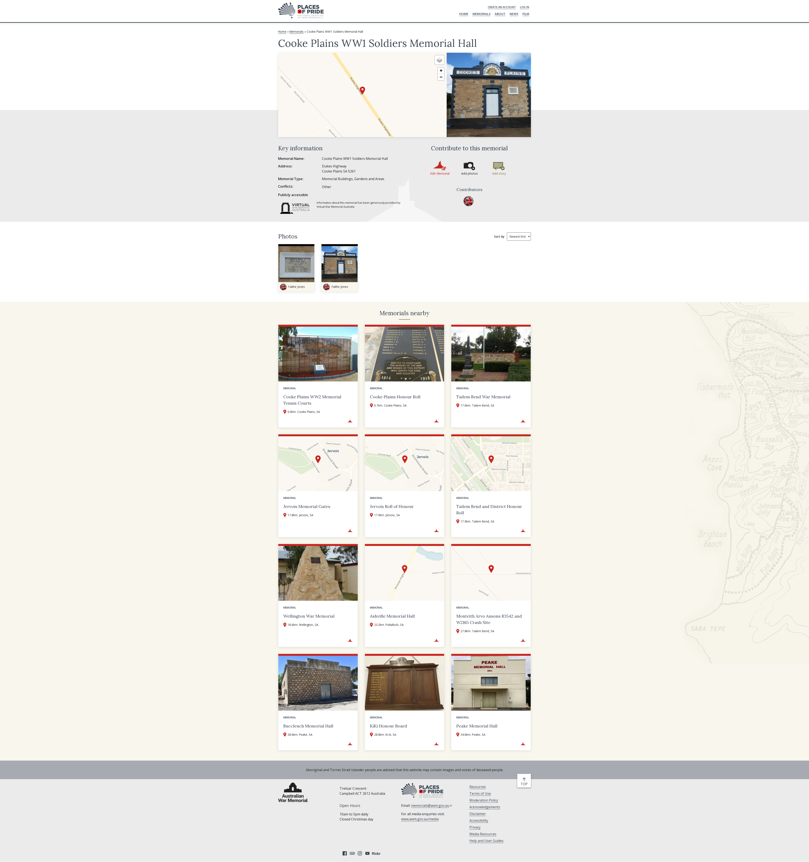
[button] (362, 90)
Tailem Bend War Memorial (483, 396)
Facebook (344, 853)
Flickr (377, 853)
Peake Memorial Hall (476, 726)
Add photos (469, 173)
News (514, 14)
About (500, 14)
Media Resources (482, 834)
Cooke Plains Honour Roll (395, 396)
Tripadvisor (352, 853)
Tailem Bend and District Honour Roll (489, 509)
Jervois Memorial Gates (306, 506)
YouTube (367, 853)
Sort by (499, 236)
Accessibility (478, 820)
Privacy (475, 827)
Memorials (481, 14)
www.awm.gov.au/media (420, 819)
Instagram (359, 853)
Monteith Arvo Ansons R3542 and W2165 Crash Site (489, 619)
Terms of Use (480, 793)
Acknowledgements (484, 807)
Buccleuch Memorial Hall (308, 726)
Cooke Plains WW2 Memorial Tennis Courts (312, 400)
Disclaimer (477, 813)
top (525, 784)
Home (463, 14)
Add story (499, 173)
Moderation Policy (483, 800)
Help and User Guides (486, 840)
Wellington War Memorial (309, 616)
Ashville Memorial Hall (392, 616)
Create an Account (502, 7)
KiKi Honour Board (388, 726)
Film (525, 14)
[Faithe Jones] (468, 201)
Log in (524, 7)
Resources (477, 786)
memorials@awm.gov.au (430, 805)
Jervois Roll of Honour (392, 506)
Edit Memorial (440, 173)
